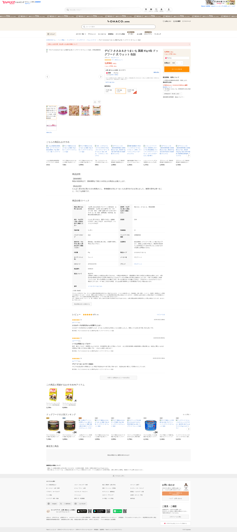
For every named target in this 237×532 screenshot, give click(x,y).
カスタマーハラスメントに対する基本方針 (79, 517)
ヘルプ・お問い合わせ (175, 498)
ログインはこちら (110, 82)
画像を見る (49, 132)
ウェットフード (91, 40)
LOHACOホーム (51, 40)
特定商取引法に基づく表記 (149, 517)
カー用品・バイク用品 (107, 498)
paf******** (75, 322)
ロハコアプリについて (62, 512)
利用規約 (96, 529)
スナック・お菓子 (134, 484)
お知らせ (48, 517)
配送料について (167, 87)
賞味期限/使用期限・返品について (173, 97)
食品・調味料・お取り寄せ (109, 484)
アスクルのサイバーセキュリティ (133, 517)
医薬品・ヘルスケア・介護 (137, 491)
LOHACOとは (55, 517)
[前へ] (47, 77)
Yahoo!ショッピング (51, 529)
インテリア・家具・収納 (52, 498)
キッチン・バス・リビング (137, 488)
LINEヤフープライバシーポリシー (65, 529)
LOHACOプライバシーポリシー (109, 517)
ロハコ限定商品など (51, 484)
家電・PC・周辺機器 (79, 498)
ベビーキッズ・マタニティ (81, 491)
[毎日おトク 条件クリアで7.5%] (118, 16)
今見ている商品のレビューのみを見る (118, 377)
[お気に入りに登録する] (99, 102)
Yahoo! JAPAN (205, 6)
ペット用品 (61, 40)
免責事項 (102, 529)
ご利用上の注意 (96, 517)
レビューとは (161, 314)
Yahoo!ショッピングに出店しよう (221, 6)
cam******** (75, 341)
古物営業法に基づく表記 (67, 519)
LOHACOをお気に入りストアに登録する (176, 523)
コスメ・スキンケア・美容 (81, 484)
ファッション (77, 495)
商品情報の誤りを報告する (82, 304)
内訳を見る (156, 72)
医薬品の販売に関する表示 (81, 519)
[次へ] (101, 77)
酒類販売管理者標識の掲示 (53, 519)
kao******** (75, 361)
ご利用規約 (120, 517)
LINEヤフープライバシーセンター (84, 529)
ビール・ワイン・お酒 (79, 488)
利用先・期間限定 (114, 74)
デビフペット (115, 57)
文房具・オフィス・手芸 (136, 495)
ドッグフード (71, 40)
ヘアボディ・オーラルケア (53, 491)
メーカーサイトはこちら (95, 286)
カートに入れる (177, 69)
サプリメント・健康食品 (108, 491)
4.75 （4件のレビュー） (117, 60)
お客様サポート (64, 517)
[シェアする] (95, 102)
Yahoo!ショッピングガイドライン (113, 529)
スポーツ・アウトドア (107, 495)
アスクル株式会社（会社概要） (108, 519)
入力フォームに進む (175, 516)
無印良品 (132, 498)
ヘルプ (233, 6)
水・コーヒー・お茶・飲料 (53, 488)
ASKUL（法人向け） (94, 519)
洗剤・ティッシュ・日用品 (109, 488)
